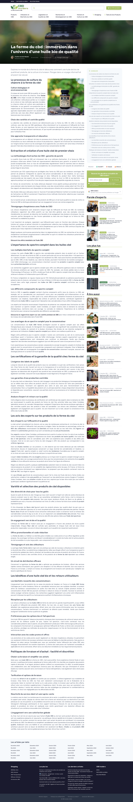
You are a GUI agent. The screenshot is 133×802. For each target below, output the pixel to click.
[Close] (99, 396)
